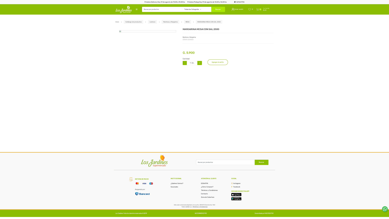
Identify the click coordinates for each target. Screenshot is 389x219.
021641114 (204, 183)
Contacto (204, 194)
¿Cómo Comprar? (207, 187)
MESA (187, 22)
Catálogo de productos (133, 22)
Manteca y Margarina (170, 22)
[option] (147, 58)
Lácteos (152, 22)
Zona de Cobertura (207, 197)
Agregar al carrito (218, 62)
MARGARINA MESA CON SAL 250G (209, 22)
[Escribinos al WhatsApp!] (385, 209)
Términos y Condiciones (209, 190)
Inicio (117, 22)
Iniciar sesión (238, 9)
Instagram (236, 183)
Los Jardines (119, 213)
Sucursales (174, 187)
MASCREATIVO (269, 213)
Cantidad (186, 59)
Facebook (236, 187)
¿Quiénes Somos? (177, 183)
